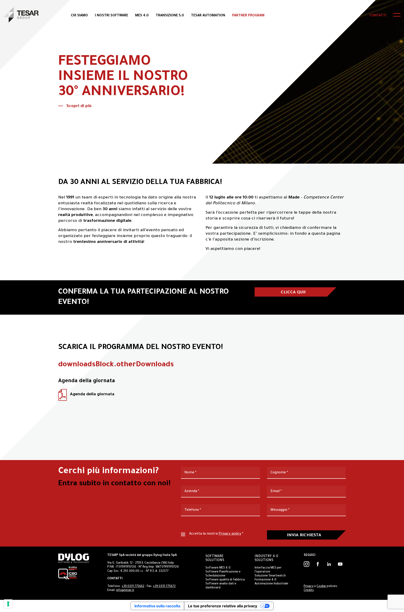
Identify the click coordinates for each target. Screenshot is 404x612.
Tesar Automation (208, 16)
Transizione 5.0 (170, 16)
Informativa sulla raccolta (157, 606)
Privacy (309, 586)
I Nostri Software (111, 16)
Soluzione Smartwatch (270, 576)
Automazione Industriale (271, 584)
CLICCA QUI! (293, 292)
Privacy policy (230, 534)
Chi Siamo (79, 16)
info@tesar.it (125, 590)
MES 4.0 (142, 16)
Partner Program (248, 16)
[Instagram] (306, 564)
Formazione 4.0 (265, 580)
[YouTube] (340, 564)
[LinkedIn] (329, 564)
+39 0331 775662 (133, 586)
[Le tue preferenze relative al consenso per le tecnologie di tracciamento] (8, 603)
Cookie (321, 586)
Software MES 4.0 (218, 568)
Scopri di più (78, 106)
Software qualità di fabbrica (225, 580)
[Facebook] (318, 564)
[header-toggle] (396, 15)
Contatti (377, 16)
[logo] (21, 14)
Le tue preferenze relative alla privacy (222, 606)
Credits (309, 590)
